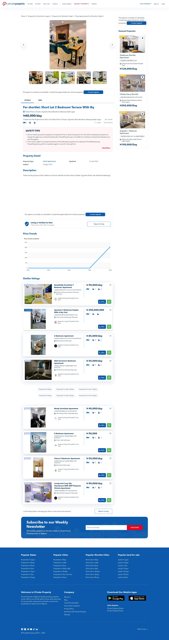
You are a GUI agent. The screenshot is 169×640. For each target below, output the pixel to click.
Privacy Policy (69, 609)
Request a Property (81, 4)
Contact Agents (93, 92)
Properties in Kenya (45, 395)
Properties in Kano (27, 568)
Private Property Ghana (115, 608)
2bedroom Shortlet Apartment (128, 56)
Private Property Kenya (115, 611)
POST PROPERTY (145, 4)
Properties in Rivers (28, 566)
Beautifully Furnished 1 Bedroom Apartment (64, 286)
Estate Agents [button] (66, 4)
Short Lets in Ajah (92, 568)
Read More (106, 148)
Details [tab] (27, 100)
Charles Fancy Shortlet (129, 94)
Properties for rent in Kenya (88, 395)
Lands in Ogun (123, 568)
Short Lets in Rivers (92, 577)
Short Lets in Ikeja (92, 560)
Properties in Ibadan (60, 571)
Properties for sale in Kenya (65, 395)
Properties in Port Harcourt (62, 574)
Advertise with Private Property (75, 612)
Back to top (142, 629)
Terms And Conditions (72, 606)
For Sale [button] (30, 4)
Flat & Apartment (49, 161)
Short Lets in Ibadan (93, 571)
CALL (102, 302)
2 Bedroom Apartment (64, 336)
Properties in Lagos (28, 560)
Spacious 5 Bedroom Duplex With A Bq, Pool (66, 311)
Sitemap (67, 615)
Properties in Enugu (28, 577)
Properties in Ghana (45, 389)
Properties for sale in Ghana (65, 389)
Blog (65, 600)
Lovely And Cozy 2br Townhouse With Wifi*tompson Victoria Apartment (67, 485)
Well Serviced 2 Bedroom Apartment (65, 362)
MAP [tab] (40, 100)
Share (99, 123)
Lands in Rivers (123, 574)
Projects (55, 4)
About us (67, 597)
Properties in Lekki (59, 563)
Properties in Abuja (28, 563)
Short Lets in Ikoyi (92, 566)
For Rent (38, 4)
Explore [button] (94, 4)
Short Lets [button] (46, 4)
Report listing (99, 224)
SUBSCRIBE (135, 527)
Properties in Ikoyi (59, 566)
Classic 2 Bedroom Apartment (67, 458)
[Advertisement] (68, 195)
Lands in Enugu (123, 571)
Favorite (109, 123)
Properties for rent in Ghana (88, 389)
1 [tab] (38, 425)
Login (163, 4)
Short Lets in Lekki (92, 563)
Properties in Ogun (28, 571)
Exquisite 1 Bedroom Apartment (128, 132)
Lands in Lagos (123, 560)
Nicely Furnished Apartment (66, 408)
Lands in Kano (123, 577)
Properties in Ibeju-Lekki (61, 568)
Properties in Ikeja (59, 560)
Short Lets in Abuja (92, 574)
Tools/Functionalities (71, 603)
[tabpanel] (38, 294)
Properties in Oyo (27, 574)
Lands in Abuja (123, 563)
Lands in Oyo (122, 566)
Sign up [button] (156, 4)
